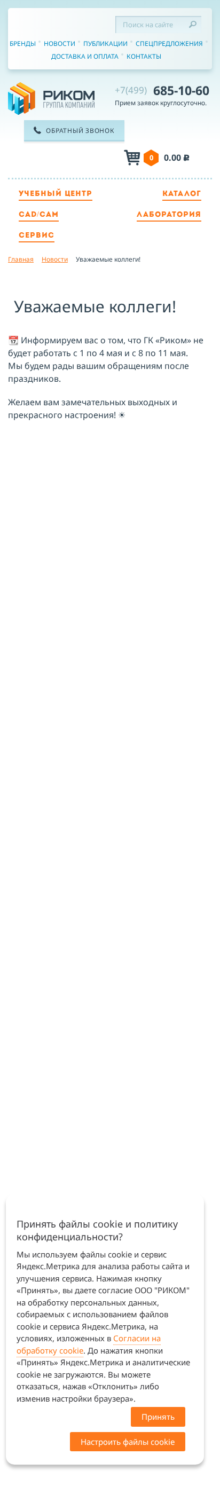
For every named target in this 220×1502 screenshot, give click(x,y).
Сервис (36, 236)
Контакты (144, 56)
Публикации (105, 43)
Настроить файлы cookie (128, 1441)
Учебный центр (55, 194)
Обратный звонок (80, 130)
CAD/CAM (39, 215)
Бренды (23, 43)
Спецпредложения (169, 43)
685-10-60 (162, 90)
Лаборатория (169, 215)
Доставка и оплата (85, 56)
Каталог (181, 194)
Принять (158, 1416)
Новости (59, 43)
